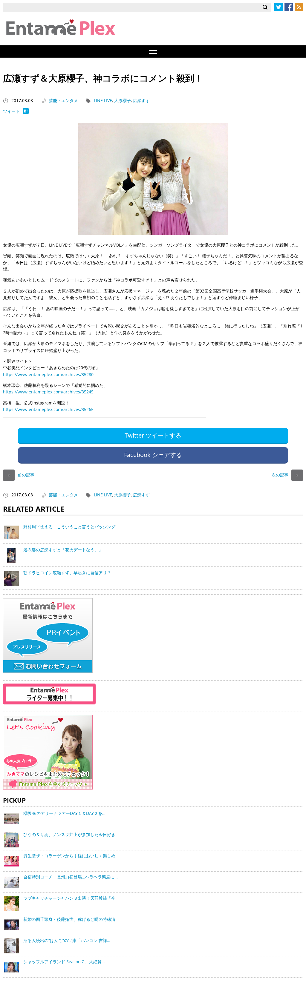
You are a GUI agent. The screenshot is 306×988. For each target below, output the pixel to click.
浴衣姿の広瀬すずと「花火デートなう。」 (63, 550)
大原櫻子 (122, 100)
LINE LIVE (103, 100)
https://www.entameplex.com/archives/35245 (48, 392)
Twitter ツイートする (153, 435)
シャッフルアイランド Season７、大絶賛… (64, 961)
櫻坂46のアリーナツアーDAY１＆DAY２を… (64, 813)
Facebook (288, 7)
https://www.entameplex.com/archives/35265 (48, 409)
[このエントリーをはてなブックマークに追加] (26, 112)
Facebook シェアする (153, 455)
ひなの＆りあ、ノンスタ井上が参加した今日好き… (71, 834)
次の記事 (285, 475)
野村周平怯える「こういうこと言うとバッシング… (71, 527)
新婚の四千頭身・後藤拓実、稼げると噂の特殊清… (71, 919)
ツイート (11, 111)
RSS (299, 7)
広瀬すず (141, 100)
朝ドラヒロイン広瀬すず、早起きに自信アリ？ (67, 572)
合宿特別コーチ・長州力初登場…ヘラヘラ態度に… (70, 877)
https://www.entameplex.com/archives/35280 (48, 374)
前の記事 (21, 475)
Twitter (278, 7)
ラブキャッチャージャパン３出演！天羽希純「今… (71, 898)
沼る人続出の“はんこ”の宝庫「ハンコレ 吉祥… (66, 940)
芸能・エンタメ (63, 100)
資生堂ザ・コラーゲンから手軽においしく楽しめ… (71, 855)
